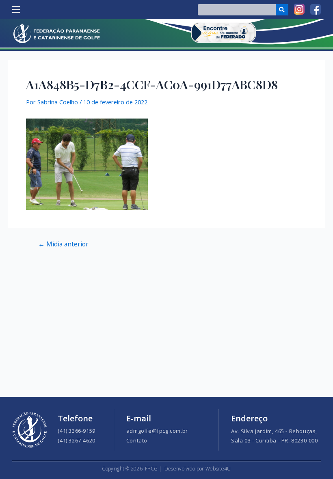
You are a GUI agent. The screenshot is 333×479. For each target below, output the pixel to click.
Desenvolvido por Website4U (197, 468)
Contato (136, 440)
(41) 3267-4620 (76, 440)
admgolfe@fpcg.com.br (157, 430)
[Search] (282, 9)
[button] (16, 9)
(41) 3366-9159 (76, 430)
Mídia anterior (63, 244)
